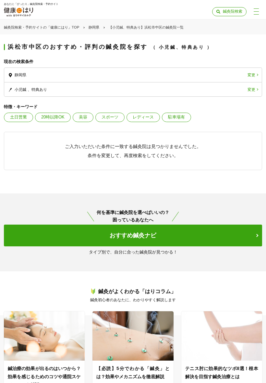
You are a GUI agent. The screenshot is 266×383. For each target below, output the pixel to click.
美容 (83, 117)
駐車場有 (176, 117)
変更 (251, 75)
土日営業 (18, 117)
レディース (143, 117)
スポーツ (110, 117)
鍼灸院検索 (232, 11)
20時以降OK (53, 117)
